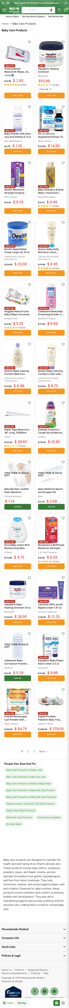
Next (42, 751)
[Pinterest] (54, 991)
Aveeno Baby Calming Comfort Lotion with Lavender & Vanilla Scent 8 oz (50, 375)
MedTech (8, 668)
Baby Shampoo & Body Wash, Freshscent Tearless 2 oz (51, 192)
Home (5, 23)
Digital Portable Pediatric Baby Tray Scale (49, 719)
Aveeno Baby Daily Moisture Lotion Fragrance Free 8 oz (49, 252)
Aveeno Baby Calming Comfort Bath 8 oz (16, 372)
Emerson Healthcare (47, 612)
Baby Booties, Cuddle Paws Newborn (16, 490)
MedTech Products (47, 318)
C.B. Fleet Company (47, 552)
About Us (7, 969)
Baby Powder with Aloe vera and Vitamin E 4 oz (17, 135)
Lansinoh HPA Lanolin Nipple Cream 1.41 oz (50, 606)
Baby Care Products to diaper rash (24, 770)
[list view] (63, 1003)
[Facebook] (35, 991)
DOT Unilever (10, 197)
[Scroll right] (66, 16)
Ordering (35, 973)
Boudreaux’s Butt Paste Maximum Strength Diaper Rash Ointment (51, 547)
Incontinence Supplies (49, 817)
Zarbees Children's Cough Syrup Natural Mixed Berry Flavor (50, 432)
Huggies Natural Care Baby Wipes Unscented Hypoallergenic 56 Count (17, 316)
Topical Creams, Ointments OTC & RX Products (30, 803)
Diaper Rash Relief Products (20, 810)
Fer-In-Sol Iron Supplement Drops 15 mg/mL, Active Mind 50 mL (51, 138)
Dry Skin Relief (13, 824)
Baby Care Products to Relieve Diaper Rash (28, 783)
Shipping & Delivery (38, 969)
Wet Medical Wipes (51, 16)
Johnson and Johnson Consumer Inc (14, 257)
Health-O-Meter (45, 723)
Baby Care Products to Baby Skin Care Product (30, 790)
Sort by (22, 1003)
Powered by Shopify (12, 981)
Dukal (7, 436)
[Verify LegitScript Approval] (13, 994)
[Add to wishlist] (29, 42)
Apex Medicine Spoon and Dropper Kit (50, 490)
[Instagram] (45, 991)
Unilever (8, 552)
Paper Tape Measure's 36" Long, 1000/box (16, 431)
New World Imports (13, 141)
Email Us (19, 969)
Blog (46, 973)
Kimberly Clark (11, 318)
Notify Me (17, 507)
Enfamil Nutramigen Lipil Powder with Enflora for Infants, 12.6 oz (15, 721)
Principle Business (12, 496)
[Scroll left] (3, 16)
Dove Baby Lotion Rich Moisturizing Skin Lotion (17, 547)
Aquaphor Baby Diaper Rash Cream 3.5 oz (51, 662)
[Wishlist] (59, 10)
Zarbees (42, 436)
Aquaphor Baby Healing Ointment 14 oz (17, 606)
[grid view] (56, 1003)
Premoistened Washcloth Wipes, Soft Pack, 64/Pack (17, 71)
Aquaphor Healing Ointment (48, 70)
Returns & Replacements (14, 973)
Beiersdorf (43, 76)
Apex (40, 496)
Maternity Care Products (19, 817)
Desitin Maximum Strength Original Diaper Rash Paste (14, 192)
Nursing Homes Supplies (28, 16)
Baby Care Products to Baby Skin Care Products (31, 797)
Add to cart (17, 95)
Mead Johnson (45, 141)
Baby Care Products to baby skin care (26, 776)
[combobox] (41, 10)
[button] (51, 10)
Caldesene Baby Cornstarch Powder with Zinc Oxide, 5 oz (16, 663)
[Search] (25, 10)
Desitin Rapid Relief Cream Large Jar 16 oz (17, 251)
